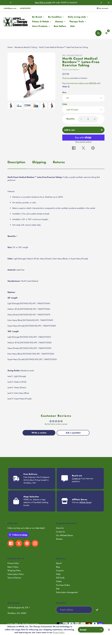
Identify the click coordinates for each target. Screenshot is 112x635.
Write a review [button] (39, 432)
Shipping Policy (14, 570)
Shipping (66, 78)
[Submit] (97, 609)
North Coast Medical (70, 69)
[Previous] (11, 2)
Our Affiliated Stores (64, 535)
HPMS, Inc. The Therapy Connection (26, 624)
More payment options (83, 142)
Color (64, 104)
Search (59, 563)
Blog (58, 567)
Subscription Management (67, 592)
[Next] (101, 2)
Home (10, 47)
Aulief (48, 2)
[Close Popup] (109, 629)
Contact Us (60, 531)
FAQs (58, 574)
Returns (59, 162)
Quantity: (70, 118)
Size (64, 92)
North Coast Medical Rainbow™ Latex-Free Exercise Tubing (63, 47)
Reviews (59, 539)
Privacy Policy (13, 563)
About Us (60, 528)
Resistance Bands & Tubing (26, 47)
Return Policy (13, 567)
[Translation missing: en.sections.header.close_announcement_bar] (108, 2)
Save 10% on (40, 2)
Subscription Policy (15, 574)
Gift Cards (60, 577)
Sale (57, 588)
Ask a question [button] (73, 432)
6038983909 (25, 8)
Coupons (60, 570)
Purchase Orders (63, 585)
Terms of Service (14, 577)
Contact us (76, 478)
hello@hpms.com (10, 8)
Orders (59, 581)
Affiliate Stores (85, 502)
